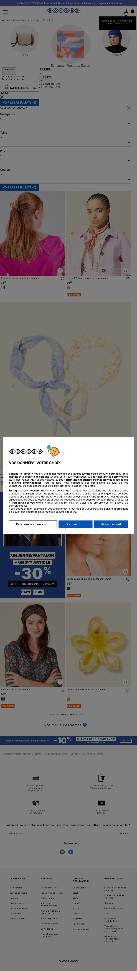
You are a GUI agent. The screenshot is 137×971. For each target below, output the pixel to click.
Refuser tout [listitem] (75, 524)
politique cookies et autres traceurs (55, 511)
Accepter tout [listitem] (111, 524)
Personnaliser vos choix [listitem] (33, 524)
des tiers (14, 493)
